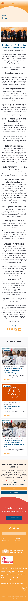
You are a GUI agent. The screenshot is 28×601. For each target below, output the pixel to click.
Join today (5, 480)
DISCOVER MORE (14, 492)
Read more (7, 379)
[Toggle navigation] (25, 3)
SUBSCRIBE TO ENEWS (14, 518)
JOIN (14, 488)
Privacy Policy (14, 598)
